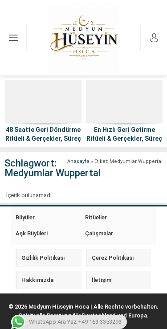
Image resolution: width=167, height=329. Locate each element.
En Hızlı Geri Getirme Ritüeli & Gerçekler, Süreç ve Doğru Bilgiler (124, 138)
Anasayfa (78, 161)
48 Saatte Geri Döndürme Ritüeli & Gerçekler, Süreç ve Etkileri (43, 138)
